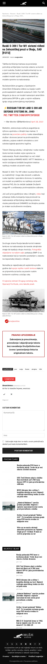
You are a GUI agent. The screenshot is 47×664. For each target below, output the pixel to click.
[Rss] (16, 644)
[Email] (21, 363)
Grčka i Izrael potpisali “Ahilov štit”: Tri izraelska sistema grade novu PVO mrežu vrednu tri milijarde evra (30, 518)
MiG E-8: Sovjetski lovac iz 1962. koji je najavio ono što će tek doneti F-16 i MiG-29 (29, 623)
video (38, 194)
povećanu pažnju (19, 134)
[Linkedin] (12, 644)
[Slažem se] (4, 394)
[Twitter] (7, 644)
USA (40, 369)
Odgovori (5, 400)
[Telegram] (27, 363)
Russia (27, 369)
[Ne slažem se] (11, 394)
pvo (15, 369)
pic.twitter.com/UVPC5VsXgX (22, 115)
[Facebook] (4, 363)
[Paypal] (39, 644)
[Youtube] (30, 644)
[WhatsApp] (15, 363)
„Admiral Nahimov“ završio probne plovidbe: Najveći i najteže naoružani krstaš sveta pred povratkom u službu (30, 506)
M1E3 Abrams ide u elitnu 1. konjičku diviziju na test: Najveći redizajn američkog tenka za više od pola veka (30, 493)
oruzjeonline (19, 57)
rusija (21, 369)
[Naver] (21, 644)
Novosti (12, 14)
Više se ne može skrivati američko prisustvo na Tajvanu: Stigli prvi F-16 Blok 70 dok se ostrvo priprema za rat (30, 530)
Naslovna (5, 14)
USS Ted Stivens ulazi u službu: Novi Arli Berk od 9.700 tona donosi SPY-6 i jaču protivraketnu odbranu (30, 481)
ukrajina (34, 369)
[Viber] (32, 363)
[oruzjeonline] (23, 3)
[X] (10, 363)
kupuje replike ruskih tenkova (24, 268)
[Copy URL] (38, 363)
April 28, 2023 (37, 122)
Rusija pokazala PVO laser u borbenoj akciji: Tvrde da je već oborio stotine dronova (30, 467)
